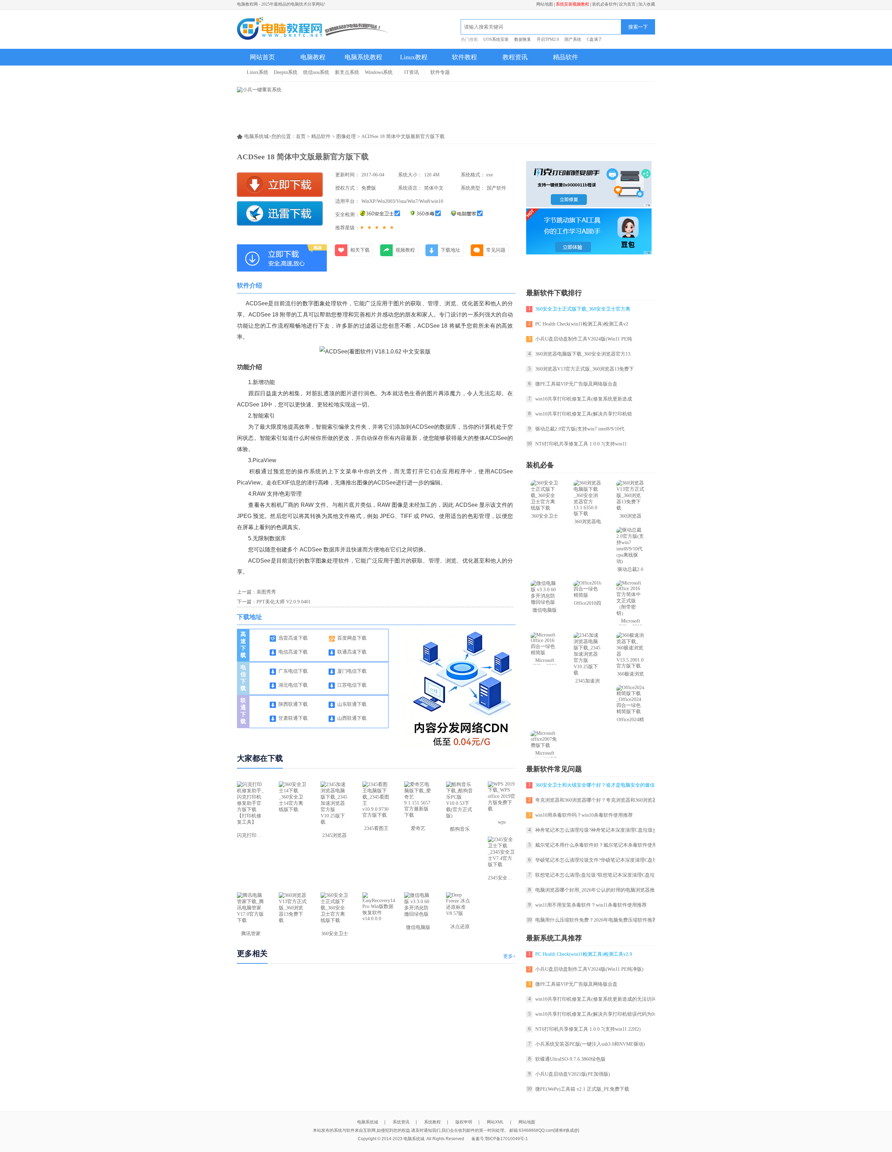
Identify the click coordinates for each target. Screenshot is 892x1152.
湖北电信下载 (293, 685)
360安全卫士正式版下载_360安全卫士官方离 (582, 309)
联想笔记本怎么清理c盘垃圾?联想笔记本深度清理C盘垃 (595, 875)
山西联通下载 (352, 718)
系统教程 (432, 1122)
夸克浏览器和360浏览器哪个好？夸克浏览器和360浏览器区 (598, 800)
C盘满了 (594, 39)
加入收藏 (646, 4)
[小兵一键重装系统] (259, 89)
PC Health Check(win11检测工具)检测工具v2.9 (583, 954)
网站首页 (262, 57)
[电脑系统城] (313, 29)
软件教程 (464, 57)
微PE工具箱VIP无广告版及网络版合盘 (576, 384)
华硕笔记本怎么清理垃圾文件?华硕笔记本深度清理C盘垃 (596, 860)
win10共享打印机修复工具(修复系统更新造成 (583, 399)
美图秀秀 (266, 592)
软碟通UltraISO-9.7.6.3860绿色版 (570, 1059)
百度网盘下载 (352, 638)
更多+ (509, 956)
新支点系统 (347, 72)
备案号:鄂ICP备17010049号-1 (499, 1138)
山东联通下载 (352, 704)
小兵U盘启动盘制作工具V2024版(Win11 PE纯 (583, 339)
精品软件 (565, 57)
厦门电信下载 (352, 671)
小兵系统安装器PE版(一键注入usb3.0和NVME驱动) (590, 1044)
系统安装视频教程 (572, 4)
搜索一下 (638, 27)
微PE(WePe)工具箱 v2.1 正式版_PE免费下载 (582, 1089)
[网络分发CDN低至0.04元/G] (461, 746)
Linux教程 (414, 57)
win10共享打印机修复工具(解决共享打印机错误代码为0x (595, 1014)
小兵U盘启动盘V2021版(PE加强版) (572, 1074)
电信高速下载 (293, 652)
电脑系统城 (367, 1122)
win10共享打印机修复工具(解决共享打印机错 (583, 414)
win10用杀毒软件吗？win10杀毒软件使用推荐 (584, 815)
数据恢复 (522, 39)
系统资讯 (401, 1122)
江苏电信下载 (352, 685)
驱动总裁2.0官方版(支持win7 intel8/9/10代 (579, 429)
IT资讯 (411, 72)
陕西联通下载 (293, 704)
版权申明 (463, 1122)
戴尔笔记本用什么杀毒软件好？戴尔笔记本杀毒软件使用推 (598, 845)
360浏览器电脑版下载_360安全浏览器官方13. (583, 354)
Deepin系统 (286, 72)
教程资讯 (515, 57)
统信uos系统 (316, 72)
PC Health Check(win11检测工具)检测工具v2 (581, 324)
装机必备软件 (604, 4)
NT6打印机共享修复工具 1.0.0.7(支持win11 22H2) (588, 1029)
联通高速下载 (352, 652)
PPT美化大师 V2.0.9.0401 (283, 601)
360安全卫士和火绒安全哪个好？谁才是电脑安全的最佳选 (597, 785)
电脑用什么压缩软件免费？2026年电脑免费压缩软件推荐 (596, 920)
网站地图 (544, 4)
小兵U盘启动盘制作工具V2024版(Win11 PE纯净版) (589, 969)
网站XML (495, 1122)
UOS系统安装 (496, 39)
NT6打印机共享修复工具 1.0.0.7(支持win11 (581, 444)
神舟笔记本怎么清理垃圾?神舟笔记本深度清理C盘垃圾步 (596, 830)
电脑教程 (312, 57)
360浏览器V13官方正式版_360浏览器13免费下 (584, 369)
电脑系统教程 (363, 57)
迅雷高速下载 (293, 638)
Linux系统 (257, 72)
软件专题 (440, 72)
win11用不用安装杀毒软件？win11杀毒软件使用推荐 (591, 905)
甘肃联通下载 (293, 718)
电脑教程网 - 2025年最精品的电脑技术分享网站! (281, 4)
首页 (301, 136)
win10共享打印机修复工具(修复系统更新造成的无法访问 (595, 999)
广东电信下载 (293, 671)
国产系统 (572, 39)
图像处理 (346, 136)
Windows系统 (379, 72)
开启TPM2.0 (548, 39)
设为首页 (627, 4)
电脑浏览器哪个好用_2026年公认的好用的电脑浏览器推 (595, 890)
